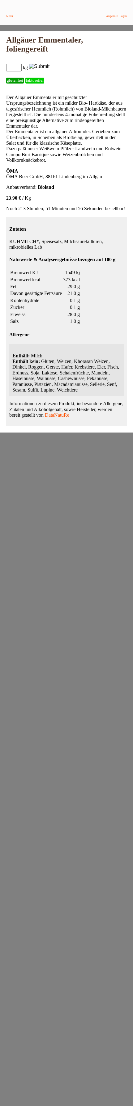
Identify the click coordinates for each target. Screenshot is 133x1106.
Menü (9, 16)
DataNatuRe (57, 415)
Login (123, 16)
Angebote (112, 16)
